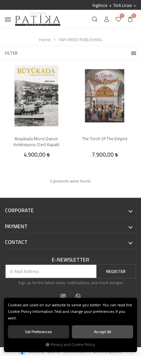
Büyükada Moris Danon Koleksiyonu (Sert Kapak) (36, 141)
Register (116, 271)
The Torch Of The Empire (105, 139)
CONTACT (16, 242)
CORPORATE (19, 210)
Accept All (102, 331)
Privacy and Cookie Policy (72, 344)
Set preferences (38, 331)
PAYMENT (16, 226)
